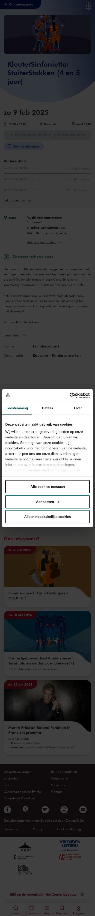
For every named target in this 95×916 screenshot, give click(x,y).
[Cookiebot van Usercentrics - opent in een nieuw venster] (69, 395)
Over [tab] (78, 408)
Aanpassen (45, 501)
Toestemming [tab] (17, 408)
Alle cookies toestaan (47, 487)
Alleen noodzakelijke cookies (47, 517)
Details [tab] (47, 408)
